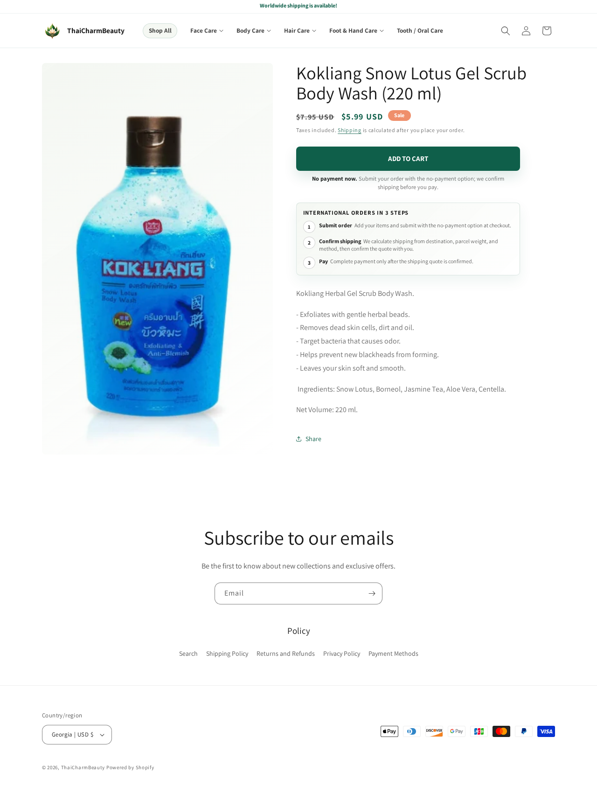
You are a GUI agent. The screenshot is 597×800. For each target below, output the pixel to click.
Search (188, 653)
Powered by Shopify (130, 767)
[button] (207, 30)
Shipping (349, 129)
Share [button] (313, 439)
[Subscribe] (371, 593)
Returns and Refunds (286, 653)
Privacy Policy (341, 653)
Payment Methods (393, 653)
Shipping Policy (227, 653)
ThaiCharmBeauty (83, 767)
